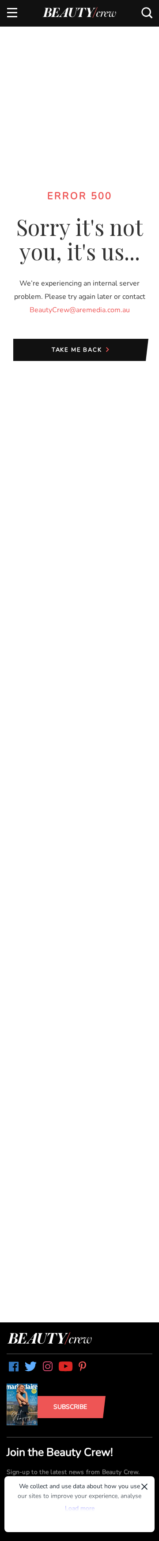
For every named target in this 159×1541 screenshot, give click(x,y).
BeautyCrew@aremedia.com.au (80, 310)
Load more (80, 1508)
